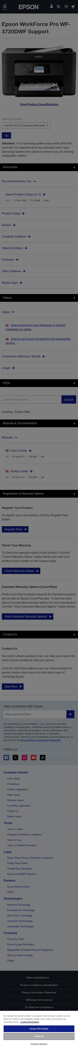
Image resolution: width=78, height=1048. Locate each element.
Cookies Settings (39, 1044)
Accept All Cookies (39, 1029)
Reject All (39, 1036)
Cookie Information (29, 1022)
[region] (39, 1029)
